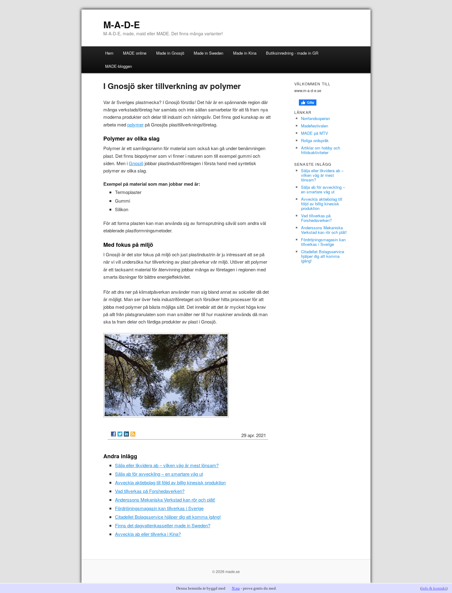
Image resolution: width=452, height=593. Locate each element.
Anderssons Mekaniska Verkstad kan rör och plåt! (165, 499)
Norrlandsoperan (315, 118)
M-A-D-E (121, 24)
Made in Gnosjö (170, 53)
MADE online (134, 53)
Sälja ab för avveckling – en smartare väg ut (159, 474)
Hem (109, 53)
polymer (135, 124)
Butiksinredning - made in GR (292, 53)
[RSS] (132, 434)
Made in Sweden (208, 53)
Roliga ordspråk (315, 140)
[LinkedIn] (126, 434)
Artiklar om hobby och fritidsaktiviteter (320, 150)
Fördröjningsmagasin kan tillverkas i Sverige (159, 508)
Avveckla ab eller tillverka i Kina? (148, 534)
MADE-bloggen (118, 66)
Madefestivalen (314, 126)
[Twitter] (119, 434)
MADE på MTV (314, 133)
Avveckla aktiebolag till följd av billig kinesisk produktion (170, 482)
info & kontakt (434, 588)
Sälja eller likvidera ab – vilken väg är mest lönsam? (167, 465)
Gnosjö (136, 163)
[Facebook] (113, 434)
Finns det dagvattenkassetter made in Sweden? (162, 525)
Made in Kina (244, 53)
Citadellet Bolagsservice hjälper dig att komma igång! (168, 517)
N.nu (236, 588)
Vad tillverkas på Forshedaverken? (149, 491)
